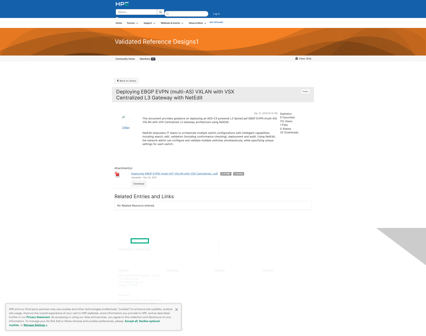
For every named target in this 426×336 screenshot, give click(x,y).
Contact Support (223, 280)
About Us (171, 275)
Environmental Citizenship (180, 290)
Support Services (223, 275)
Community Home (125, 58)
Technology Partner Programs (278, 290)
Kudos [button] (305, 91)
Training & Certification (226, 285)
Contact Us (172, 285)
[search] (160, 12)
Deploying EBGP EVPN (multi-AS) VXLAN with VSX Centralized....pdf (174, 173)
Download (138, 183)
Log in (216, 13)
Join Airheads (216, 22)
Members (147, 58)
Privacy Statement (38, 317)
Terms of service (175, 300)
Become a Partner (272, 280)
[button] (176, 309)
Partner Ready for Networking (278, 285)
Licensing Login (222, 295)
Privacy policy (174, 295)
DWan (126, 127)
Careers (170, 280)
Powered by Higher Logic (261, 329)
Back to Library (127, 80)
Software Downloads (225, 290)
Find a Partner (270, 275)
